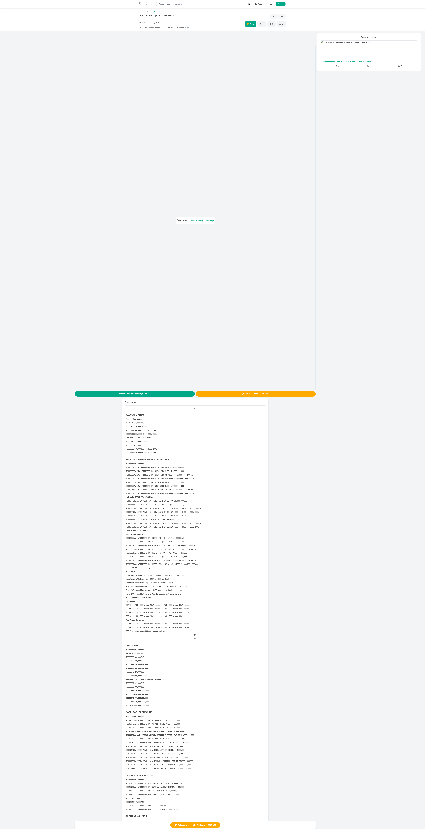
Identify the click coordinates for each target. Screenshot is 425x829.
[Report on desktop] (282, 16)
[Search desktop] (249, 4)
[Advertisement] (39, 66)
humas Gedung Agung (151, 27)
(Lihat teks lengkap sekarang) (202, 221)
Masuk (280, 4)
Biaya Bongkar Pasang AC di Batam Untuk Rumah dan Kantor (346, 61)
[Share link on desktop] (274, 16)
